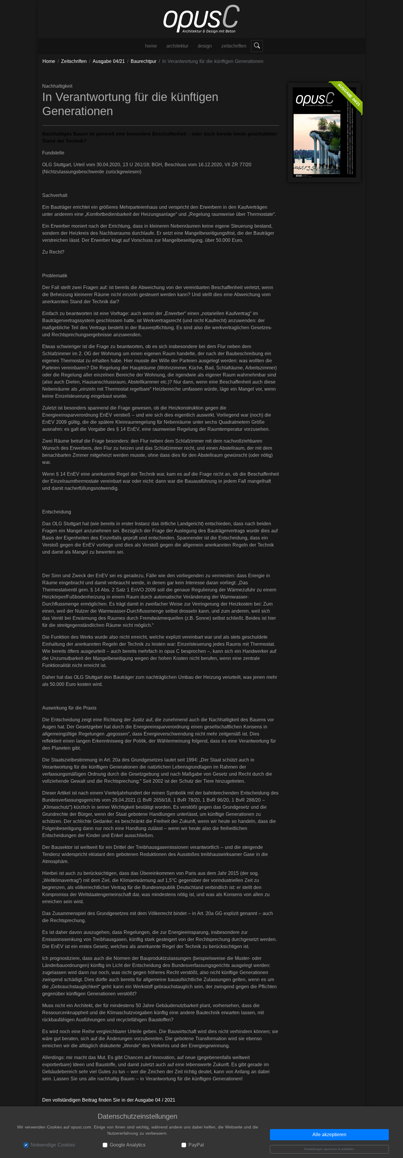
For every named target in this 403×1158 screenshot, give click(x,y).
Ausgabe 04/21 (109, 61)
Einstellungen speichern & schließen (329, 1149)
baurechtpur (143, 61)
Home (48, 61)
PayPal (196, 1144)
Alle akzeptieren (329, 1134)
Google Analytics (127, 1144)
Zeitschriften (233, 45)
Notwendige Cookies (53, 1144)
